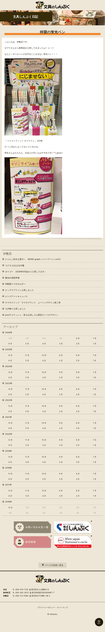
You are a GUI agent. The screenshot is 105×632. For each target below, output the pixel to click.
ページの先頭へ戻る (54, 565)
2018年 (8, 467)
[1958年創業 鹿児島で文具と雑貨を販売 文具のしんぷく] (52, 5)
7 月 (94, 338)
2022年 (8, 400)
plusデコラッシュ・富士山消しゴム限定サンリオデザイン (31, 315)
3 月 (61, 343)
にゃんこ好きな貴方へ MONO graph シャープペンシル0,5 (32, 259)
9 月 (61, 355)
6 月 (10, 343)
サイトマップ (62, 607)
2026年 (8, 332)
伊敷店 (7, 253)
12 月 (10, 355)
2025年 (8, 349)
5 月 (27, 343)
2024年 (8, 366)
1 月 (94, 343)
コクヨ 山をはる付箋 (14, 265)
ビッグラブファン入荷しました (19, 290)
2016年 (8, 501)
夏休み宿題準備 (12, 277)
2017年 (8, 484)
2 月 (77, 343)
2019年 (8, 451)
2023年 (8, 383)
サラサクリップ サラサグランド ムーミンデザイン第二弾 (32, 302)
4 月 (44, 343)
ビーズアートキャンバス (16, 296)
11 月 (27, 355)
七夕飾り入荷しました (15, 308)
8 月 (78, 338)
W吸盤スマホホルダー (15, 284)
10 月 (44, 355)
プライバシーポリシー (46, 607)
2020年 (8, 434)
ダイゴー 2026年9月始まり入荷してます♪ (25, 271)
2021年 (8, 417)
